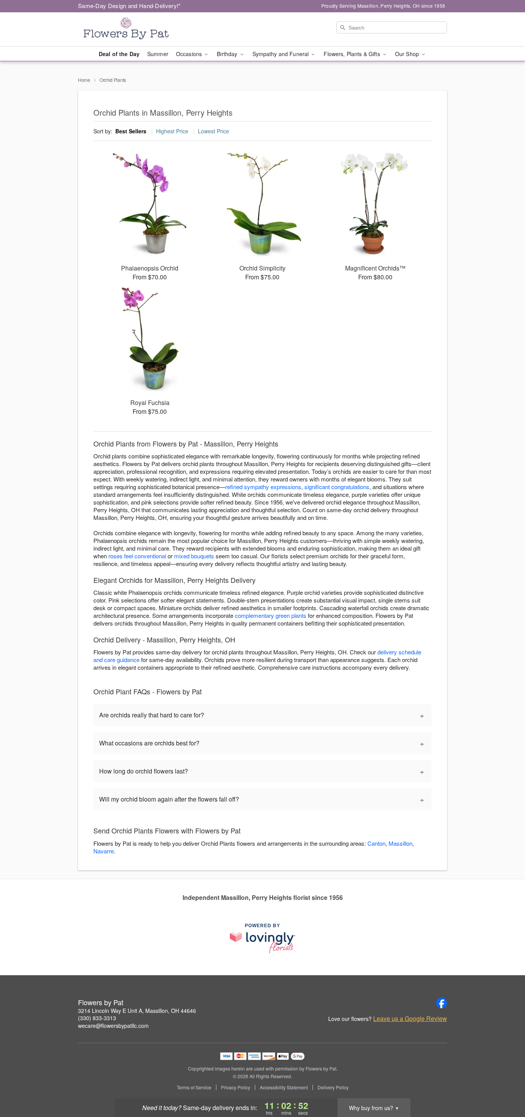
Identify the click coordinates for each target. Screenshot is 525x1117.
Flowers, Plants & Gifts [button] (352, 54)
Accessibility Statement (284, 1087)
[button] (504, 1084)
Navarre (103, 851)
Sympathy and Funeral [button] (282, 54)
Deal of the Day (119, 54)
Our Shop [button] (407, 54)
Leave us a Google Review (410, 1018)
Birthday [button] (228, 54)
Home (84, 79)
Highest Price (172, 131)
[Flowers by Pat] (133, 29)
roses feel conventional (137, 556)
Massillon (400, 843)
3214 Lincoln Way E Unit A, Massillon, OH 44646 (137, 1010)
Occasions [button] (189, 54)
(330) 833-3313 (97, 1018)
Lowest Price (213, 131)
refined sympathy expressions (263, 487)
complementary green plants (270, 615)
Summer (157, 54)
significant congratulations (336, 487)
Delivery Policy (333, 1087)
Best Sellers (130, 131)
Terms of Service (194, 1087)
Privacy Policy (235, 1087)
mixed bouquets (194, 556)
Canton (376, 843)
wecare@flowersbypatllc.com (113, 1025)
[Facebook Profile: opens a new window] (441, 1002)
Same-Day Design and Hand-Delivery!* (129, 6)
